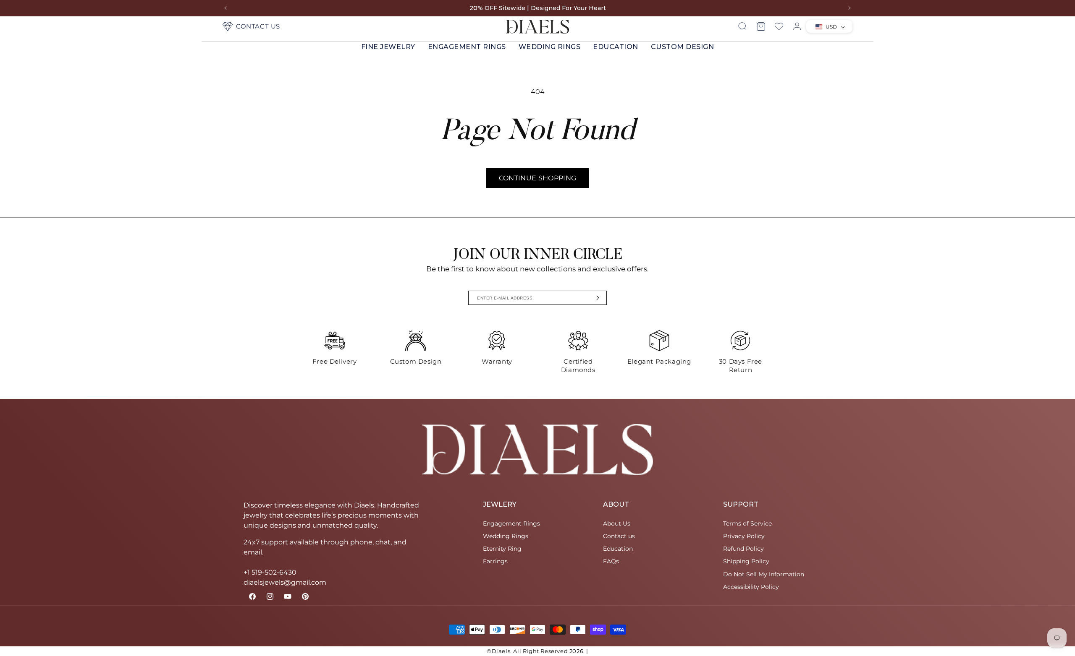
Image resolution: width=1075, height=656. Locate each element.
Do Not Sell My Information (763, 574)
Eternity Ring (502, 548)
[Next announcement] (849, 8)
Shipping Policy (746, 561)
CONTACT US (258, 26)
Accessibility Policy (751, 587)
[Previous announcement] (225, 8)
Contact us (619, 536)
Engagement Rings (467, 47)
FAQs (611, 561)
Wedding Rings (550, 47)
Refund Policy (743, 548)
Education (615, 47)
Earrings (495, 561)
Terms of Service (747, 523)
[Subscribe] (598, 298)
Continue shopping (537, 178)
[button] (388, 46)
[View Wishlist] (779, 26)
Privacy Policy (744, 536)
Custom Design (682, 47)
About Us (616, 523)
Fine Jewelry (388, 47)
